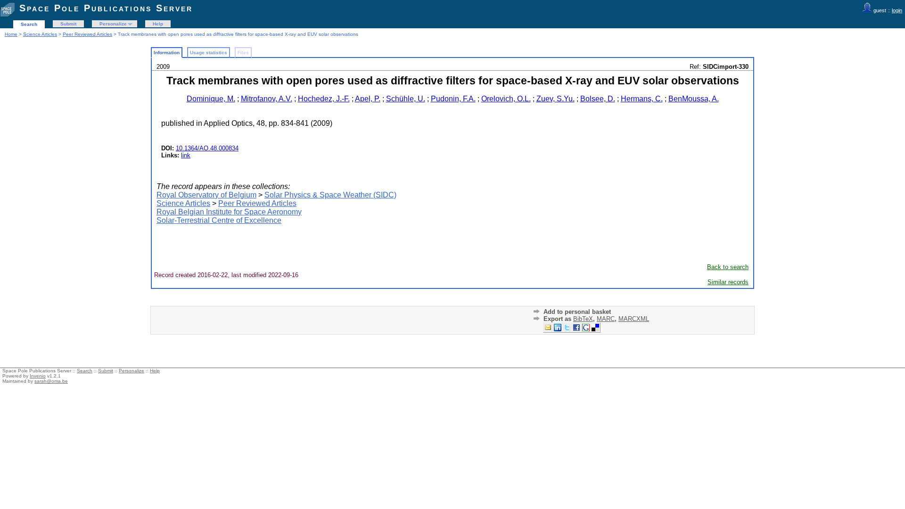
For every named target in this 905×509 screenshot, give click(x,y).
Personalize (113, 23)
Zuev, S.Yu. (555, 99)
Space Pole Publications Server (106, 8)
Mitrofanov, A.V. (266, 99)
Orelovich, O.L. (506, 99)
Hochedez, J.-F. (324, 99)
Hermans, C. (642, 99)
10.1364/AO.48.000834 (207, 148)
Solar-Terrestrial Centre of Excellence (218, 220)
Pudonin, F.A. (453, 99)
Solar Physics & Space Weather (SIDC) (330, 195)
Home (11, 34)
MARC (606, 318)
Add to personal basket (577, 311)
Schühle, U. (405, 99)
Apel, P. (367, 99)
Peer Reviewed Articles (87, 34)
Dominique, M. (211, 99)
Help (158, 23)
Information (167, 52)
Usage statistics (208, 52)
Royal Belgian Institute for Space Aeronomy (229, 212)
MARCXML (633, 318)
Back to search (728, 267)
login (897, 10)
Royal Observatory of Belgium (206, 195)
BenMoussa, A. (693, 99)
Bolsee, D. (597, 99)
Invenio (38, 375)
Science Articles (40, 34)
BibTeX (583, 318)
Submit (68, 23)
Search (29, 24)
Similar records (728, 282)
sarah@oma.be (51, 381)
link (185, 155)
